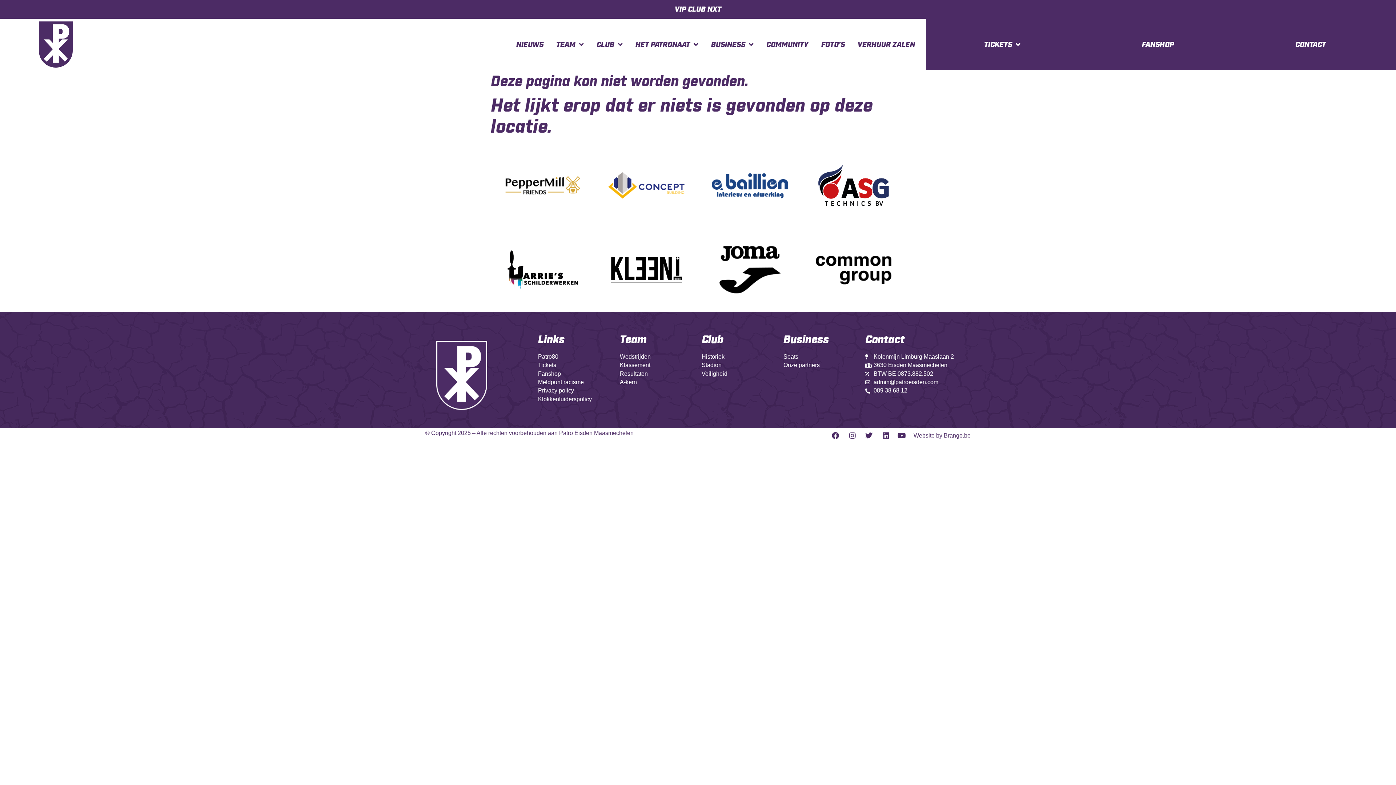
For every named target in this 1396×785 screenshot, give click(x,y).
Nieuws (529, 44)
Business (728, 44)
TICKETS (998, 44)
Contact (884, 339)
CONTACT (1310, 44)
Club (605, 44)
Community (787, 44)
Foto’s (833, 44)
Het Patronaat (662, 44)
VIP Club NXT (698, 9)
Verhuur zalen (886, 44)
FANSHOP (1158, 44)
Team (565, 44)
